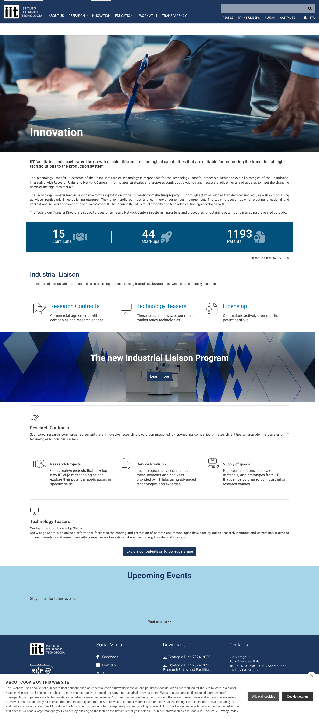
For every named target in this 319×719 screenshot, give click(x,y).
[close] (311, 676)
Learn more (159, 376)
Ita (312, 17)
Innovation (100, 16)
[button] (77, 11)
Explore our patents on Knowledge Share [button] (159, 551)
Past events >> (159, 621)
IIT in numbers (249, 17)
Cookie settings (297, 696)
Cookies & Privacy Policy (221, 711)
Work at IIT (148, 16)
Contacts (287, 17)
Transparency (174, 16)
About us (56, 16)
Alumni (270, 17)
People (228, 17)
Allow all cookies (263, 696)
